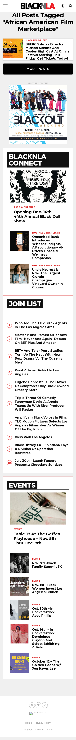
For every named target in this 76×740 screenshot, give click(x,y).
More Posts (38, 69)
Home (28, 723)
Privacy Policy (43, 723)
